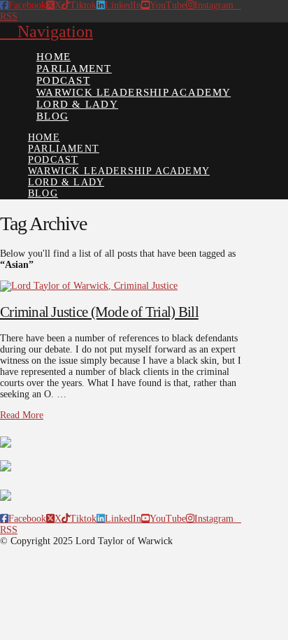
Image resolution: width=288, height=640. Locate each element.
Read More (21, 415)
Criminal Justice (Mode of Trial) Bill (99, 312)
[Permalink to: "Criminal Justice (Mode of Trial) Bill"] (89, 285)
